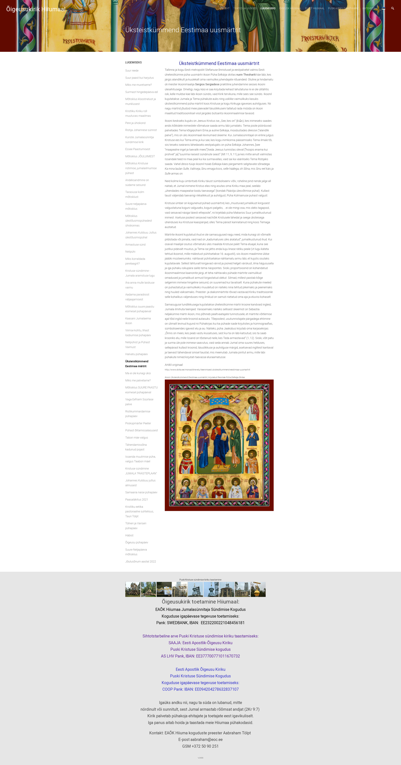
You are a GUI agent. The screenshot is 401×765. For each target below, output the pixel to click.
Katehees (369, 8)
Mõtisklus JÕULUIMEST (140, 156)
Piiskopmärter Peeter (138, 423)
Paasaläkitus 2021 (136, 499)
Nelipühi (130, 251)
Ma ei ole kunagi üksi (138, 373)
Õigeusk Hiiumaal (290, 8)
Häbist (129, 535)
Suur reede (131, 70)
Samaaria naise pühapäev (141, 492)
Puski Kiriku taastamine (343, 8)
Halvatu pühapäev (136, 354)
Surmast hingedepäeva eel (141, 92)
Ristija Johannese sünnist (141, 130)
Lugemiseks (268, 8)
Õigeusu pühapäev (136, 542)
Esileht (225, 8)
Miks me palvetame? (138, 380)
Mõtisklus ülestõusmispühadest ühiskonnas (138, 220)
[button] (383, 8)
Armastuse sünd (135, 244)
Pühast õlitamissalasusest (141, 430)
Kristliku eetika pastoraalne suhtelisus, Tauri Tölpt (139, 511)
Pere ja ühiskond (135, 123)
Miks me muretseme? (138, 85)
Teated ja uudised (245, 8)
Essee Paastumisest (137, 149)
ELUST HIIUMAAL (314, 8)
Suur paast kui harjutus (139, 78)
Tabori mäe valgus (136, 437)
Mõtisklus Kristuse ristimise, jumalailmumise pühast (141, 168)
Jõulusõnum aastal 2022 (140, 561)
